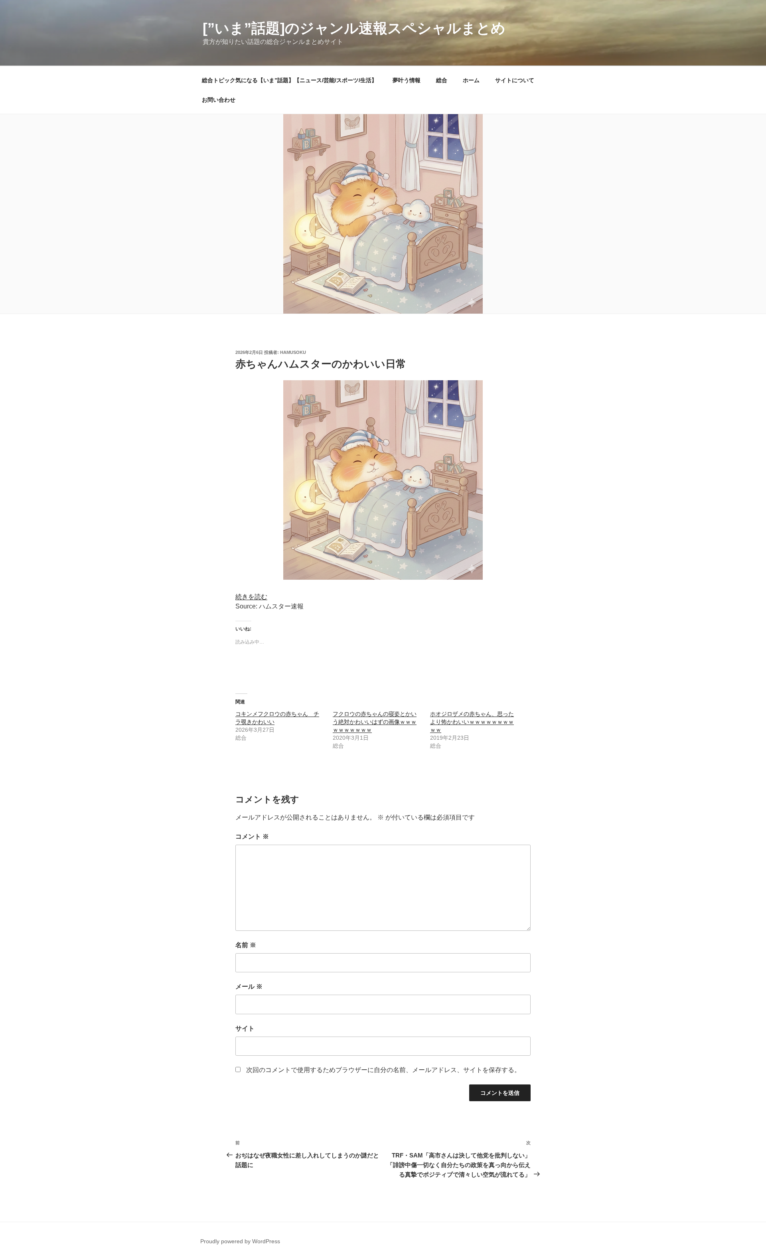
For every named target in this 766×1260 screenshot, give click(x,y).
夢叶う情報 (407, 80)
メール (249, 986)
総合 (441, 80)
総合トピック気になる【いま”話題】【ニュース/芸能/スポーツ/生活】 (289, 80)
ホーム (471, 80)
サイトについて (514, 80)
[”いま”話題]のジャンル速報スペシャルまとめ (354, 28)
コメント (252, 836)
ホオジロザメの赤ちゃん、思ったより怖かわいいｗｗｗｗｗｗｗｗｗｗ (472, 722)
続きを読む (251, 596)
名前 (245, 945)
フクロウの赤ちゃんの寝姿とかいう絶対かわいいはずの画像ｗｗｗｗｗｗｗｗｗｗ (375, 722)
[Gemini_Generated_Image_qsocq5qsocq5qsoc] (383, 577)
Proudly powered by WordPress (240, 1241)
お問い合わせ (218, 100)
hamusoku (293, 352)
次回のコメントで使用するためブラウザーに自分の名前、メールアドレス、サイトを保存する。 (383, 1069)
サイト (245, 1028)
